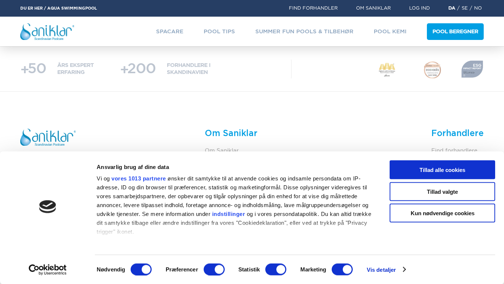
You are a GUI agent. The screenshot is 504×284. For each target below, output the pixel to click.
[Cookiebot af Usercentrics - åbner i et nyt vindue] (47, 269)
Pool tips (219, 31)
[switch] (214, 269)
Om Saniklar (373, 8)
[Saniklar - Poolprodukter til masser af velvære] (47, 31)
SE (465, 8)
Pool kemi (390, 31)
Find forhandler (313, 8)
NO (478, 8)
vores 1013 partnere (138, 178)
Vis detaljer (381, 269)
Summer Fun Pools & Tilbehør (304, 31)
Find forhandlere (454, 150)
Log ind (419, 8)
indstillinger (228, 214)
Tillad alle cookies (442, 170)
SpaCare (169, 31)
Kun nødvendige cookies (442, 213)
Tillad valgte (442, 191)
